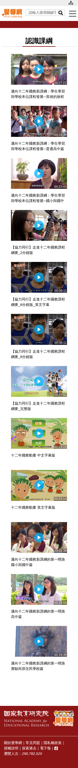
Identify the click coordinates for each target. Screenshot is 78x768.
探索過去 (29, 748)
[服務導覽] (72, 13)
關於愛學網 (13, 743)
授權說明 (11, 748)
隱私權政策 (53, 743)
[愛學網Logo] (63, 718)
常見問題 (33, 743)
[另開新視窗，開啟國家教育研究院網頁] (26, 718)
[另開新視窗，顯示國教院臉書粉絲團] (56, 748)
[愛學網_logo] (12, 13)
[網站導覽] (72, 4)
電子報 (45, 748)
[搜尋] (61, 13)
